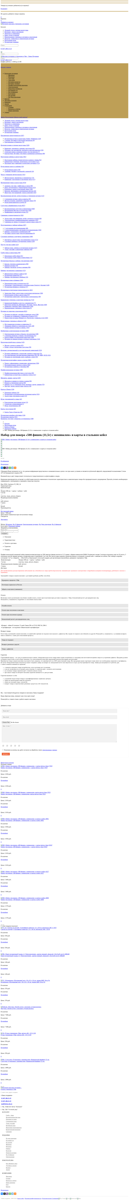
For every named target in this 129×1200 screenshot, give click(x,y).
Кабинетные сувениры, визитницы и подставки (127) (22, 161)
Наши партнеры (13, 110)
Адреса (7, 112)
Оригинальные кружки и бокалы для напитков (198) (21, 334)
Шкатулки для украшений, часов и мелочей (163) (20, 192)
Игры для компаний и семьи (11, 399)
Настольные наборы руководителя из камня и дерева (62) (23, 160)
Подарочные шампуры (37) (13, 275)
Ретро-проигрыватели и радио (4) (15, 202)
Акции (7, 104)
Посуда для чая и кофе (10, 244)
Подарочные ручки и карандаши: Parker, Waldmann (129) (23, 139)
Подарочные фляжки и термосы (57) (16, 287)
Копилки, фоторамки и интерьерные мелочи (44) (20, 191)
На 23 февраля (17, 524)
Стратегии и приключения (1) (14, 404)
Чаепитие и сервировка (12, 33)
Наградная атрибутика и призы (12, 342)
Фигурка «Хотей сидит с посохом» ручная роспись (17, 1008)
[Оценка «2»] (8, 745)
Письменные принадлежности (12, 135)
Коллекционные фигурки (13, 1117)
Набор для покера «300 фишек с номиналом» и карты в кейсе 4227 (22, 873)
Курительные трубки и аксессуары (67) (17, 295)
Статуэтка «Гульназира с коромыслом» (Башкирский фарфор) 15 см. (23, 1061)
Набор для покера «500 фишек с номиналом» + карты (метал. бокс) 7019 (24, 768)
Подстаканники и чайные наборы (13, 225)
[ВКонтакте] (2, 468)
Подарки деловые (14, 83)
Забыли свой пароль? (20, 117)
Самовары (9, 1131)
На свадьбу (11, 95)
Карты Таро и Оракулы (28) (13, 412)
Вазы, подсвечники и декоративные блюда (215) (20, 187)
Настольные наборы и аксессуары (13, 157)
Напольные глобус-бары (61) (14, 256)
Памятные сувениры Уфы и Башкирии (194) (19, 306)
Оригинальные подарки (30, 524)
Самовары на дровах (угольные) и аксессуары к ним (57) (23, 222)
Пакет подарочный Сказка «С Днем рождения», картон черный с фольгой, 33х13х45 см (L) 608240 (33, 956)
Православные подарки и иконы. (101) (17, 327)
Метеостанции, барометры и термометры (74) (19, 178)
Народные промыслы (15, 88)
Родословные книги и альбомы (12, 166)
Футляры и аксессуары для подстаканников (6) (20, 233)
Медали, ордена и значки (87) (14, 345)
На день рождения (11, 1138)
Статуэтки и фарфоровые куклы (13, 205)
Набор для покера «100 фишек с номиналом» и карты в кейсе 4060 (22, 899)
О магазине (8, 105)
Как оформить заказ (11, 1163)
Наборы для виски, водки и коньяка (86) (18, 267)
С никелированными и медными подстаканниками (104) (23, 230)
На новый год (10, 1140)
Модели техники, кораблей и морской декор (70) (20, 200)
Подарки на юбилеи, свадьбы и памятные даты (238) (22, 314)
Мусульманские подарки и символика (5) (18, 324)
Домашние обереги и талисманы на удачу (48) (19, 326)
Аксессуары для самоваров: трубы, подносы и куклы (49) (23, 218)
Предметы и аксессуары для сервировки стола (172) (21, 240)
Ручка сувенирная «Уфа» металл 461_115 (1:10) (16, 1035)
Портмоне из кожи (11, 1119)
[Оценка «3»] (12, 745)
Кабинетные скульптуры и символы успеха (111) (20, 375)
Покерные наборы (14, 526)
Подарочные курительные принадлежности (17, 290)
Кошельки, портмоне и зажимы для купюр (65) (20, 148)
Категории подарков (11, 73)
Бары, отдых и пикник (12, 35)
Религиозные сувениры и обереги (13, 321)
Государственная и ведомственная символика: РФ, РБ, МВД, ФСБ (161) (28, 355)
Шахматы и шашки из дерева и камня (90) (18, 381)
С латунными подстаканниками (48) (16, 228)
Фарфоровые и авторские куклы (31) (16, 212)
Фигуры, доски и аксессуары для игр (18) (18, 386)
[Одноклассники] (15, 468)
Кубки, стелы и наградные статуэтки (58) (18, 347)
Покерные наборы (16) (12, 392)
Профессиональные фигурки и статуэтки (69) (19, 373)
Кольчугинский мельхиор (13, 1129)
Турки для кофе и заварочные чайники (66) (18, 249)
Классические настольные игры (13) (16, 402)
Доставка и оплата (10, 100)
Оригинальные (13, 87)
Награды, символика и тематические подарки (19, 38)
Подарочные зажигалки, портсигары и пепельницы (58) (23, 296)
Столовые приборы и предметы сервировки (17, 236)
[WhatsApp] (10, 468)
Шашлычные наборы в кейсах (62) (16, 274)
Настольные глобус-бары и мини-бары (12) (18, 257)
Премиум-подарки (11, 1153)
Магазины (9, 1176)
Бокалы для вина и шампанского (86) (16, 264)
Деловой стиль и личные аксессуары (16, 30)
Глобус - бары (10, 1115)
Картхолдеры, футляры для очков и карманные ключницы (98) (25, 153)
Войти (3, 117)
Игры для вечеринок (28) (13, 406)
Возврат (8, 1167)
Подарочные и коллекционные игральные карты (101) (22, 394)
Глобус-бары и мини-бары (10, 252)
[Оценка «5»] (20, 745)
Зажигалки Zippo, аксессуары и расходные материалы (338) (24, 293)
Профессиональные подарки (12, 370)
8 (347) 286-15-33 (6, 60)
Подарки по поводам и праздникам (14, 311)
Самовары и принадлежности (12, 215)
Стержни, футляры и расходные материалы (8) (20, 140)
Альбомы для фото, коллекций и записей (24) (19, 171)
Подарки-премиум (14, 82)
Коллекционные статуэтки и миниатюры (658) (20, 209)
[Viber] (7, 468)
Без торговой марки (7, 511)
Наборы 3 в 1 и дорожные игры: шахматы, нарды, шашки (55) (24, 384)
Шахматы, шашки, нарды (11, 378)
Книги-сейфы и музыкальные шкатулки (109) (19, 337)
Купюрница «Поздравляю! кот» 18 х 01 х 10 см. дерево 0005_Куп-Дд (23, 982)
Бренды (7, 99)
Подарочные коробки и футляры (13, 415)
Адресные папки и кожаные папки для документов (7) (22, 152)
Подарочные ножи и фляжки (12, 280)
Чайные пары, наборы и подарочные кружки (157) (21, 248)
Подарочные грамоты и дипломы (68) (17, 366)
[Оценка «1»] (4, 745)
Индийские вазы (10, 1125)
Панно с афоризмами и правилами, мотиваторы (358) (22, 363)
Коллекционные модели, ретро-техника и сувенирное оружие (22, 196)
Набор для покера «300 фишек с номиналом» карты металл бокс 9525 (23, 794)
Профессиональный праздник (18, 85)
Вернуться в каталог (7, 762)
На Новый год (13, 90)
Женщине (11, 75)
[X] (4, 468)
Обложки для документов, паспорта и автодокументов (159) (24, 150)
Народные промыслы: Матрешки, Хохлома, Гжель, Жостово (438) (26, 304)
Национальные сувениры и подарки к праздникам (21, 37)
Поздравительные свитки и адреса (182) (17, 365)
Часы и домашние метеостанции (13, 174)
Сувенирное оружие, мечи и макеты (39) (18, 199)
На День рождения (14, 97)
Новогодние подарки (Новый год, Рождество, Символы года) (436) (26, 318)
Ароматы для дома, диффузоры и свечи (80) (19, 186)
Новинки (7, 102)
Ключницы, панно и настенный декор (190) (19, 189)
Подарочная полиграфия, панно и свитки (16, 360)
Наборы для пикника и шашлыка (13, 270)
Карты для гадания (8, 409)
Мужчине (11, 77)
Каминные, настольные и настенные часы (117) (20, 179)
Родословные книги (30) (12, 169)
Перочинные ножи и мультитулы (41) (17, 283)
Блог (7, 1184)
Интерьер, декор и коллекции (14, 32)
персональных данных (49, 750)
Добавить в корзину (7, 22)
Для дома (11, 78)
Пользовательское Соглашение (50, 1198)
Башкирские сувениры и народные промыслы (17, 300)
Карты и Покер (7, 389)
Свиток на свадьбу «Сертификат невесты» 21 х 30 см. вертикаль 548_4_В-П (25, 929)
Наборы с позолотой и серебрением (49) (17, 231)
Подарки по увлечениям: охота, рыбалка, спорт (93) (21, 357)
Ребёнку (8, 1148)
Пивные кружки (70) (11, 265)
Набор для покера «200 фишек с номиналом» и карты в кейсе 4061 (22, 820)
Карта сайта (20, 1198)
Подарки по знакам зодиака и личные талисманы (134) (22, 339)
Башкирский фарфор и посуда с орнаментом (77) (20, 303)
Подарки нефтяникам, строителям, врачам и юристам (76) (23, 353)
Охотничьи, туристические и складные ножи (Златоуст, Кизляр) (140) (27, 285)
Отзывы (11, 107)
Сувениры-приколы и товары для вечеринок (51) (20, 335)
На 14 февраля (13, 92)
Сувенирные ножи (11, 1121)
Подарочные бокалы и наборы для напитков (17, 261)
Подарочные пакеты (9, 417)
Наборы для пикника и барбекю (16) (16, 277)
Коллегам (8, 1150)
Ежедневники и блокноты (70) (14, 142)
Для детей (11, 80)
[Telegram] (12, 468)
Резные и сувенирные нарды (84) (15, 383)
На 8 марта (11, 94)
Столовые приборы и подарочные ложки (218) (20, 241)
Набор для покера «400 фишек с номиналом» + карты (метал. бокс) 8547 (24, 847)
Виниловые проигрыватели (14, 1127)
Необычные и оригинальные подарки (15, 331)
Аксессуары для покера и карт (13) (16, 396)
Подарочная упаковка (12, 42)
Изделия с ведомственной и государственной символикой (21, 350)
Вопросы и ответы (14, 109)
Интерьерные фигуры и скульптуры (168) (18, 210)
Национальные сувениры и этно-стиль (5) (18, 308)
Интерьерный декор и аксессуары (13, 182)
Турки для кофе (10, 1123)
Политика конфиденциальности (33, 1198)
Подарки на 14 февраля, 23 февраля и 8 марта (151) (21, 316)
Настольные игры (10, 40)
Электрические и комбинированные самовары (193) (21, 220)
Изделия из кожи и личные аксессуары (15, 145)
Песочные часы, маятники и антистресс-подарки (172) (22, 163)
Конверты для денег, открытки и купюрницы (17, 418)
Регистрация (9, 117)
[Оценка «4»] (16, 745)
